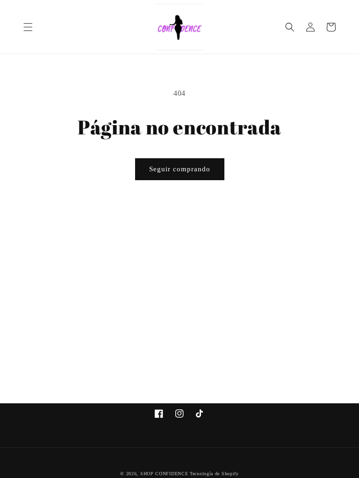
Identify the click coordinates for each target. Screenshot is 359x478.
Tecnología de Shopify (214, 473)
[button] (28, 27)
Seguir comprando (179, 169)
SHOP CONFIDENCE (164, 473)
